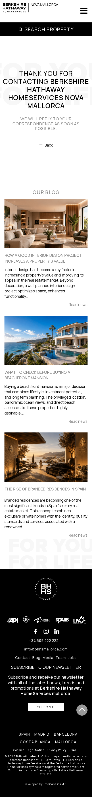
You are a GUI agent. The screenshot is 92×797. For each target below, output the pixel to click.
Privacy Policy (56, 750)
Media (48, 657)
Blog (36, 657)
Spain (24, 734)
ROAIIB (74, 750)
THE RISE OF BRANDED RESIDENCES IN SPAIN (45, 489)
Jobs (72, 657)
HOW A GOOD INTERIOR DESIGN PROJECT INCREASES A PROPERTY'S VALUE (43, 258)
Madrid (42, 734)
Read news (78, 304)
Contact (22, 657)
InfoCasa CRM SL (56, 784)
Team (61, 657)
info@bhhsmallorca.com (46, 649)
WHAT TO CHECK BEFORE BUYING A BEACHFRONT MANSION (37, 374)
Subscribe (46, 707)
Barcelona (65, 734)
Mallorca (66, 741)
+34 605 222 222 (44, 640)
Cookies (18, 750)
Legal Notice (35, 750)
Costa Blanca (35, 741)
